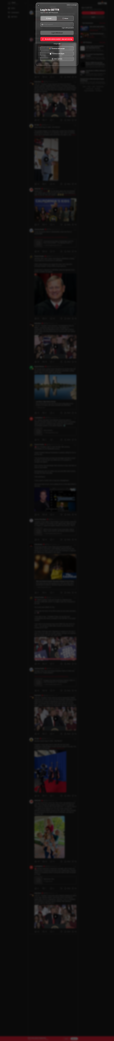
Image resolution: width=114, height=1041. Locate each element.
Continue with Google (58, 48)
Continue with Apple (58, 53)
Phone (66, 18)
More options (58, 59)
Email (49, 18)
